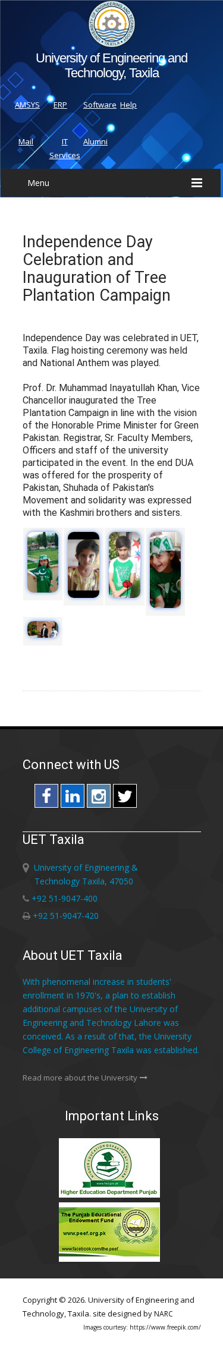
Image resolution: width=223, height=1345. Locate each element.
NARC (163, 1314)
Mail (25, 141)
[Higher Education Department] (112, 1195)
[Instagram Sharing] (99, 799)
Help (128, 104)
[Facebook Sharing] (46, 799)
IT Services (64, 148)
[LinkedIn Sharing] (72, 799)
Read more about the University (80, 1077)
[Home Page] (112, 44)
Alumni (95, 141)
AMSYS (27, 104)
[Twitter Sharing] (125, 799)
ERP (60, 104)
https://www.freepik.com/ (165, 1327)
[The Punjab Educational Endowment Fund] (112, 1259)
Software (100, 104)
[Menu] (197, 183)
